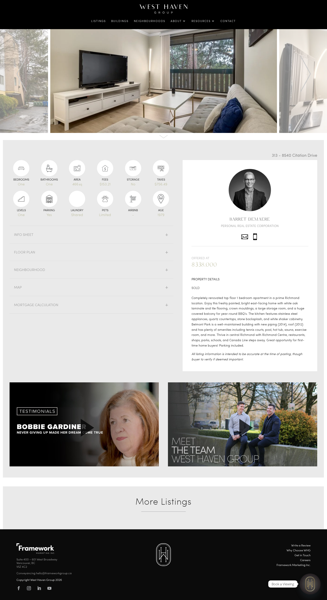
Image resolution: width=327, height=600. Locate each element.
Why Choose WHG (299, 550)
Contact (228, 21)
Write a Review (301, 545)
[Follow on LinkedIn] (39, 588)
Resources (201, 21)
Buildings (120, 21)
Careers (305, 560)
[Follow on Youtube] (49, 588)
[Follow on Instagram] (29, 588)
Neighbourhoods (149, 21)
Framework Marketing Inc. (294, 565)
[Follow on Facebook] (19, 588)
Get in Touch (303, 555)
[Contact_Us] (310, 584)
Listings (98, 21)
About (176, 21)
